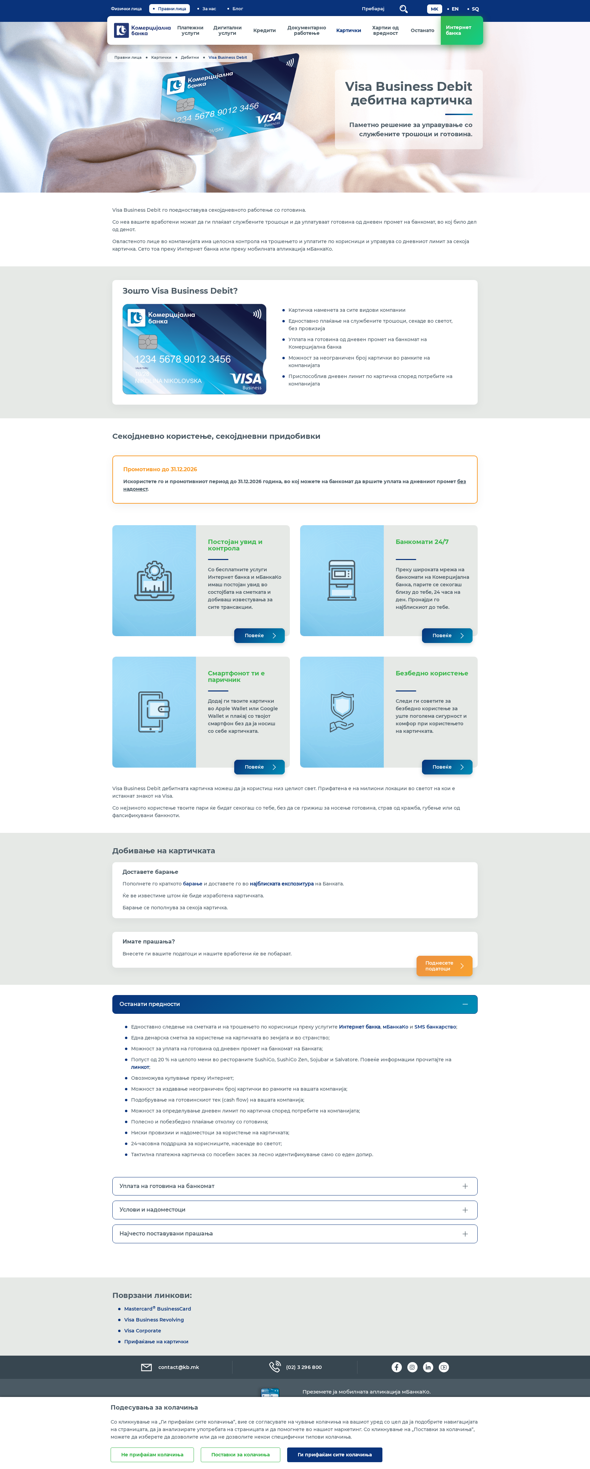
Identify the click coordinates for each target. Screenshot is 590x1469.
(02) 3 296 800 (304, 1367)
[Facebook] (397, 1367)
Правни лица (172, 8)
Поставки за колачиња (240, 1455)
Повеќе (254, 635)
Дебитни (190, 57)
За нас (209, 8)
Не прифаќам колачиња (152, 1455)
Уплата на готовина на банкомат (167, 1186)
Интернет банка (359, 1027)
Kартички (161, 57)
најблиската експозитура (282, 884)
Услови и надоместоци (152, 1209)
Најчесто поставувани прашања (166, 1233)
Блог (238, 8)
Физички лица (126, 8)
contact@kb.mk (178, 1367)
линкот (140, 1067)
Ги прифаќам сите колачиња (335, 1455)
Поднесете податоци (439, 966)
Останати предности (150, 1004)
